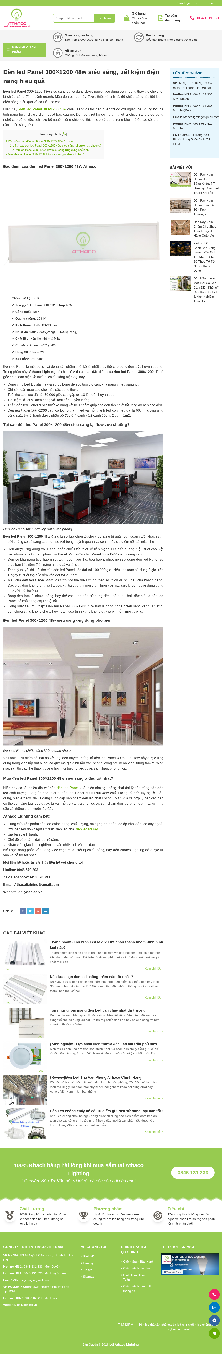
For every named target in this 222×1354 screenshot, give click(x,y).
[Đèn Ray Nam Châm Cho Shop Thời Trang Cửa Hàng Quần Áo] (180, 227)
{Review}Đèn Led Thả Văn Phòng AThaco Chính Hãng (95, 1077)
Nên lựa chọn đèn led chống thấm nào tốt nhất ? (91, 977)
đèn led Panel (68, 788)
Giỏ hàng (139, 13)
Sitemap (88, 1276)
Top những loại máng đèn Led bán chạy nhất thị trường (97, 1010)
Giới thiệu (183, 3)
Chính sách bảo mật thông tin (137, 1289)
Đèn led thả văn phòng (154, 1324)
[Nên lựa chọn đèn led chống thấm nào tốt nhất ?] (25, 989)
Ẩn (64, 134)
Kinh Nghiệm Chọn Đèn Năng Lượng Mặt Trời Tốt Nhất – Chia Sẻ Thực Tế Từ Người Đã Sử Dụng (205, 257)
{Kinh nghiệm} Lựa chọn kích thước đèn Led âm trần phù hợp (103, 1044)
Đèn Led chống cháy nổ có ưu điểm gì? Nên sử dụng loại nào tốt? (106, 1111)
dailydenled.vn (27, 1304)
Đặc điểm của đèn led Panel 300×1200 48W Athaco (39, 141)
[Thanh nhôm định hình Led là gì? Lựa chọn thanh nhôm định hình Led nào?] (25, 954)
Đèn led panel (180, 1329)
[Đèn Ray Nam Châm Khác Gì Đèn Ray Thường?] (180, 205)
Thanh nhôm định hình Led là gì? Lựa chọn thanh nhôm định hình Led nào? (106, 945)
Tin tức (198, 3)
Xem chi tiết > (154, 968)
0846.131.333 (193, 1172)
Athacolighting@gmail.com (201, 117)
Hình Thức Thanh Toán (135, 1277)
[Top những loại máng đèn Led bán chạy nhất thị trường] (25, 1023)
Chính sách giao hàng (138, 1268)
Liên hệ (212, 3)
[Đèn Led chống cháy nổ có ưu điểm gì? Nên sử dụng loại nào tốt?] (25, 1123)
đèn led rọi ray (87, 829)
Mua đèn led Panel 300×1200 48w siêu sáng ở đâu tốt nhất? (45, 154)
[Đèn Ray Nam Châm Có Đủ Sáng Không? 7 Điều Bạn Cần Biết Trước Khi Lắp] (180, 179)
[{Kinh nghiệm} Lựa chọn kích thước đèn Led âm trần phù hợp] (25, 1056)
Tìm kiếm (104, 18)
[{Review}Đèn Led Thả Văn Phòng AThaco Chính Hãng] (25, 1090)
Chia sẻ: (9, 911)
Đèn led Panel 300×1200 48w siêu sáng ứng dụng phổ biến (49, 150)
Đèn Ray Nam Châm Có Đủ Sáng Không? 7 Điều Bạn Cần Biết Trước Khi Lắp (206, 183)
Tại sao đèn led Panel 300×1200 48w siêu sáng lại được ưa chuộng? (55, 145)
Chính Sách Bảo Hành (138, 1261)
